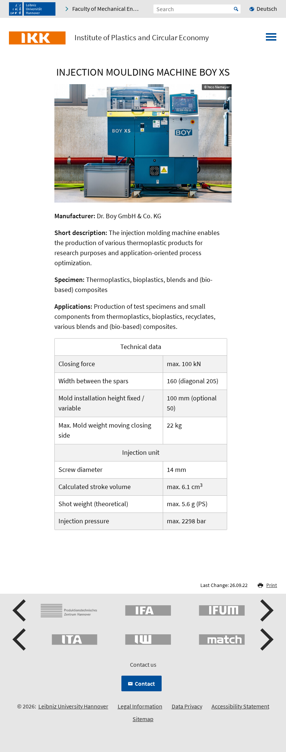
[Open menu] (271, 39)
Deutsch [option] (267, 8)
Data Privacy (187, 706)
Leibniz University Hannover (73, 706)
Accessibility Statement (240, 706)
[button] (20, 610)
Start (236, 8)
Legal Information (140, 706)
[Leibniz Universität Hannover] (32, 9)
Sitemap (143, 719)
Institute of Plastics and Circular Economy (141, 37)
